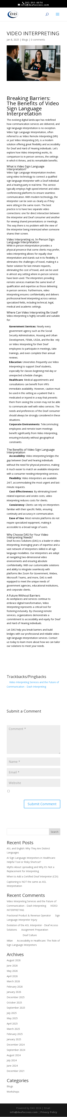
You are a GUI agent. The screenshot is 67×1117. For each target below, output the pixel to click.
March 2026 (13, 981)
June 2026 (12, 965)
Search (54, 831)
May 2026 (12, 970)
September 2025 (16, 1007)
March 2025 (13, 1028)
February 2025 (15, 1034)
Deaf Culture (30, 935)
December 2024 (16, 1044)
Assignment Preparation (34, 929)
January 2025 (14, 1039)
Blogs (25, 39)
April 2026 (12, 976)
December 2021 (16, 1071)
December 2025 (16, 997)
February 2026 (15, 986)
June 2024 (12, 1065)
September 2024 (16, 1049)
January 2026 (14, 992)
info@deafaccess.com (24, 1112)
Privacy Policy (48, 1112)
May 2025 (12, 1018)
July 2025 (12, 1013)
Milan (10, 940)
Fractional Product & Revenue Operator (29, 915)
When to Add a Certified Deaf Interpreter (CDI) (32, 876)
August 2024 (14, 1055)
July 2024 (12, 1060)
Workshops (13, 1091)
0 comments (38, 39)
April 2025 (12, 1023)
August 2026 (14, 960)
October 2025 (14, 1002)
